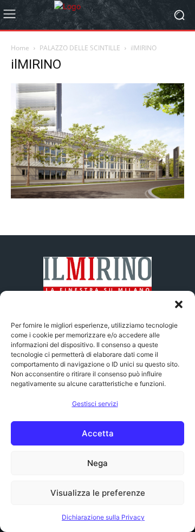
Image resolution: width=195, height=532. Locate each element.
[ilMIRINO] (97, 195)
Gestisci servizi (95, 404)
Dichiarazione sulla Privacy (103, 517)
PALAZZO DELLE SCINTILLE (80, 47)
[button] (178, 304)
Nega (97, 463)
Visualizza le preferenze (97, 493)
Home (20, 47)
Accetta (98, 433)
